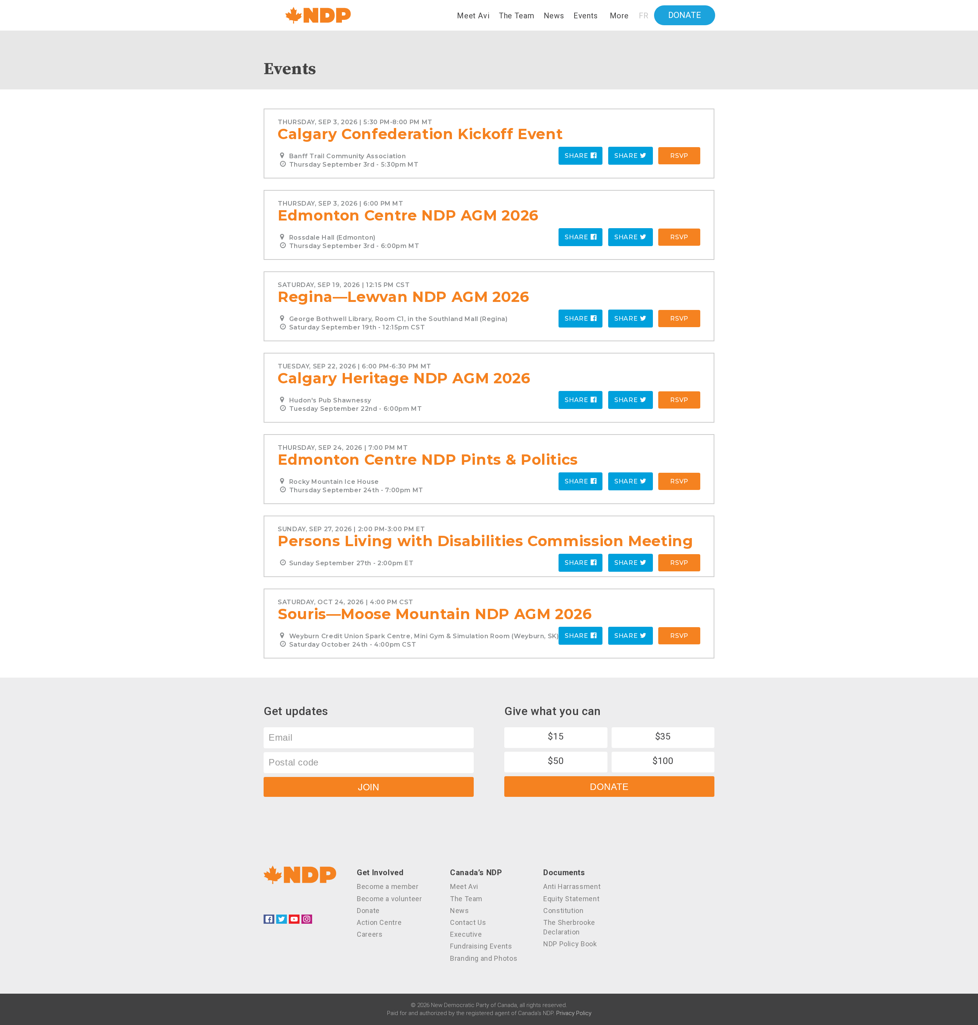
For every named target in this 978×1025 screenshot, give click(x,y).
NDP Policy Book (570, 944)
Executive (466, 934)
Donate (684, 15)
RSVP (679, 155)
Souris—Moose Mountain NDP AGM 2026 (435, 614)
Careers (369, 934)
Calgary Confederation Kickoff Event (420, 134)
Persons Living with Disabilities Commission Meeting (488, 541)
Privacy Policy (573, 1013)
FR (644, 15)
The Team (516, 15)
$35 (663, 736)
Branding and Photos (483, 958)
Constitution (563, 911)
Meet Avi (473, 15)
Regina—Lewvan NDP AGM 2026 (403, 297)
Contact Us (468, 922)
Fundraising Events (481, 946)
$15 (555, 736)
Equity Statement (571, 899)
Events (585, 15)
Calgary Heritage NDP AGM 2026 (404, 378)
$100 (663, 761)
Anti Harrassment (572, 886)
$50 (555, 761)
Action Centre (379, 922)
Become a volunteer (389, 899)
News (554, 15)
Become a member (388, 886)
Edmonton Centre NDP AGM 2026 (408, 215)
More (619, 15)
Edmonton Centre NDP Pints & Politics (428, 460)
